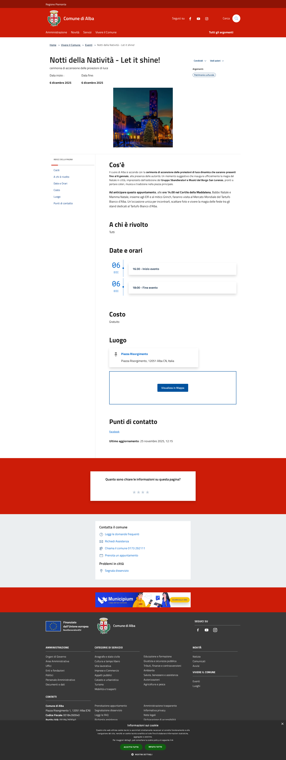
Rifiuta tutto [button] (155, 746)
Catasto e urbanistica (107, 680)
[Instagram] (205, 18)
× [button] (282, 724)
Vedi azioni (215, 61)
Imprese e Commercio (107, 670)
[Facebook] (189, 18)
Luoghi (196, 686)
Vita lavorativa (103, 666)
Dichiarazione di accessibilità (160, 720)
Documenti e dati (55, 684)
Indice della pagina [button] (63, 159)
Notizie (197, 657)
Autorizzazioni (152, 680)
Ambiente (149, 670)
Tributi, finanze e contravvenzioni (162, 666)
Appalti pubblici (103, 675)
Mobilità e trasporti (105, 689)
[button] (143, 754)
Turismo (99, 684)
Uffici (48, 666)
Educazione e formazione (158, 656)
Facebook (114, 432)
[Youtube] (197, 18)
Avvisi (196, 666)
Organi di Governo (56, 657)
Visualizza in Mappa (172, 388)
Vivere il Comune (71, 45)
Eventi (88, 45)
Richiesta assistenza (106, 720)
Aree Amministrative (57, 661)
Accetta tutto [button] (131, 747)
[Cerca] (236, 18)
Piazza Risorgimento (134, 354)
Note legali (150, 715)
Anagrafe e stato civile (107, 657)
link (171, 740)
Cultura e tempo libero (107, 661)
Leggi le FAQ (102, 715)
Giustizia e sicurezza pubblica (160, 661)
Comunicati (199, 661)
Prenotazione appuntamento (111, 706)
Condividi (198, 61)
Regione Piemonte (56, 4)
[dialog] (143, 740)
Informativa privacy (155, 710)
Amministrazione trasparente (160, 706)
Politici (49, 675)
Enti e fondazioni (55, 670)
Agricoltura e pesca (154, 684)
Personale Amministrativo (60, 680)
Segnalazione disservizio (108, 710)
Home (53, 45)
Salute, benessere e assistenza (161, 675)
